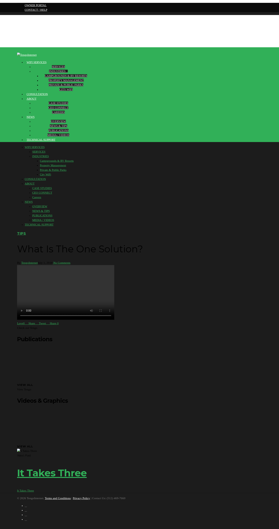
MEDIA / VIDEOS (58, 135)
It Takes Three (25, 490)
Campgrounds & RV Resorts (66, 75)
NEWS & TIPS (58, 125)
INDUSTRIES (57, 71)
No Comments (61, 262)
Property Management (66, 80)
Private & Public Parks (66, 84)
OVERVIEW (58, 121)
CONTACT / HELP (36, 9)
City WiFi (66, 89)
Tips (21, 233)
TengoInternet (29, 262)
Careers (58, 112)
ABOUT (31, 98)
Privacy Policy (81, 498)
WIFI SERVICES (36, 62)
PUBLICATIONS (58, 130)
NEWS (31, 116)
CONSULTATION (35, 179)
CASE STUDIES (58, 103)
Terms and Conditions (58, 498)
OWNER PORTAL (35, 5)
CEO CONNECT (58, 107)
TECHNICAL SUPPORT (41, 139)
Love (21, 323)
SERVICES (58, 66)
